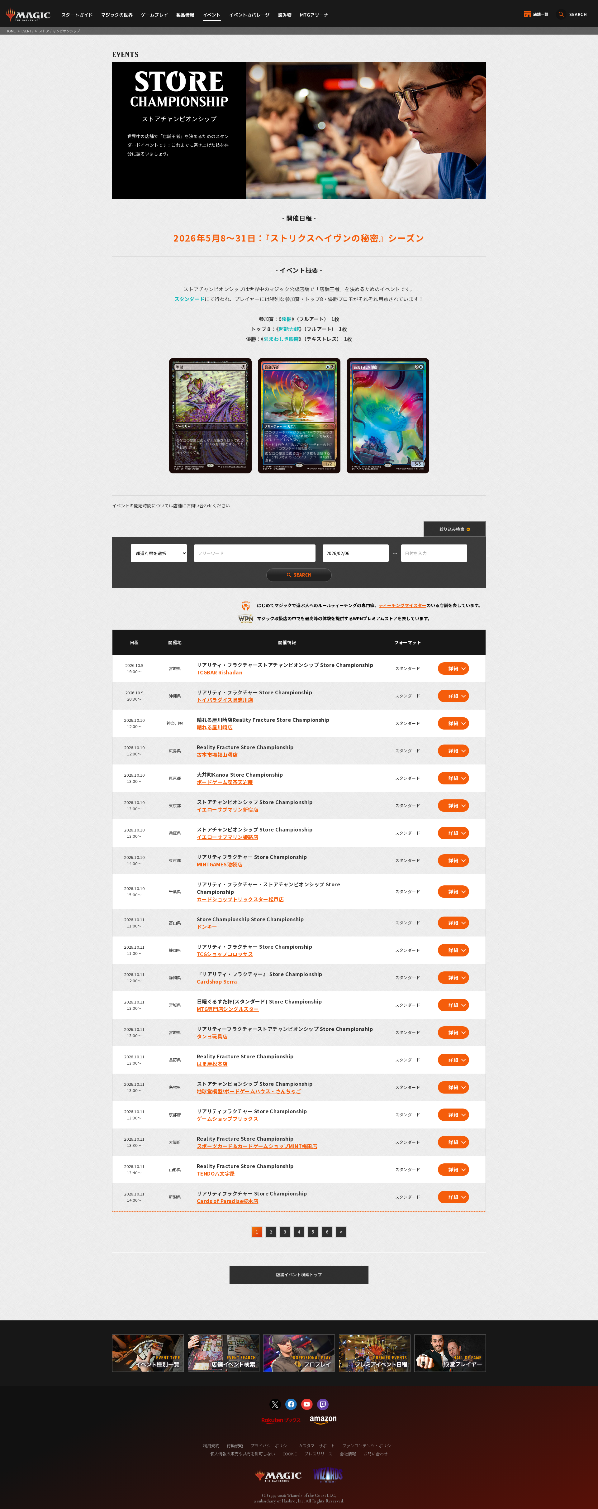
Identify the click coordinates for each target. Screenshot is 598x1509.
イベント (212, 15)
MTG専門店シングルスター (228, 1009)
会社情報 (348, 1454)
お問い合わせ (375, 1454)
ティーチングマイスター (402, 605)
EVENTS (27, 30)
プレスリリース (318, 1454)
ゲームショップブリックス (227, 1118)
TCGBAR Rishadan (219, 672)
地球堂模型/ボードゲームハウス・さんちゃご (249, 1091)
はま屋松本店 (212, 1063)
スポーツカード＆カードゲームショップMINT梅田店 (257, 1146)
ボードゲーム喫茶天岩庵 (225, 782)
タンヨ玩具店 (212, 1036)
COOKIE (289, 1454)
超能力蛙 (289, 329)
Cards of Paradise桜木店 (227, 1201)
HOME (11, 30)
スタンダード (189, 299)
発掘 (286, 319)
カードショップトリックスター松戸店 (240, 899)
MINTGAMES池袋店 (219, 864)
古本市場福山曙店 (217, 754)
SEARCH (302, 574)
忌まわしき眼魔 (281, 339)
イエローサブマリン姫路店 (227, 837)
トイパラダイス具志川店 (225, 699)
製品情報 (185, 15)
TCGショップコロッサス (225, 954)
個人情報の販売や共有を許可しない (242, 1454)
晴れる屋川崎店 (215, 727)
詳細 (453, 668)
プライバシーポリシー (270, 1446)
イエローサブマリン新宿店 (227, 809)
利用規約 (211, 1446)
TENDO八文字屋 (216, 1173)
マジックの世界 (117, 15)
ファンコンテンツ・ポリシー (368, 1446)
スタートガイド (77, 15)
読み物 (285, 15)
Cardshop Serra (217, 981)
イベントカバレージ (249, 15)
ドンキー (207, 926)
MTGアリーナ (314, 15)
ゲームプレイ (154, 15)
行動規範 (235, 1446)
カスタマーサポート (316, 1446)
